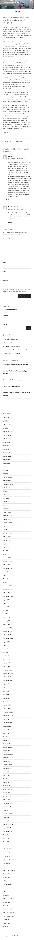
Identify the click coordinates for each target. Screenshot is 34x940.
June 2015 (6, 526)
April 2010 (6, 698)
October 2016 (7, 480)
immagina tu (6, 888)
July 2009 (6, 729)
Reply (10, 200)
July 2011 (5, 645)
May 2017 (6, 470)
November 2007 (8, 796)
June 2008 (6, 775)
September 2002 (8, 831)
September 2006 (8, 814)
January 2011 (6, 666)
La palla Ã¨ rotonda (8, 898)
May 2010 (6, 694)
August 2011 (6, 642)
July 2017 (5, 466)
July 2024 (6, 421)
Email (5, 271)
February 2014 (7, 554)
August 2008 (7, 768)
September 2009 (8, 722)
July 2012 (5, 603)
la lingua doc (6, 895)
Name (5, 262)
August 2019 (7, 438)
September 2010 (8, 680)
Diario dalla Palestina (13, 141)
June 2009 (6, 733)
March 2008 (6, 786)
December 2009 (8, 712)
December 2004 (8, 824)
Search (5, 324)
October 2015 (7, 519)
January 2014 (7, 558)
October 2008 (7, 761)
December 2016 (8, 477)
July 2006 (6, 817)
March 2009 (6, 743)
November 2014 (8, 533)
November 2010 (8, 673)
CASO (4, 867)
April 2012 (6, 614)
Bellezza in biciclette (9, 860)
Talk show (6, 926)
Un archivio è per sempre (10, 339)
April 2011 (6, 656)
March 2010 (6, 701)
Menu (18, 11)
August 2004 (7, 828)
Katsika (5, 891)
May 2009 (6, 736)
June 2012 (6, 607)
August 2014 (7, 540)
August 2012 (6, 600)
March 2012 (6, 617)
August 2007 (7, 807)
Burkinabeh (6, 863)
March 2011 (6, 659)
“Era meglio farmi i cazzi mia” (11, 353)
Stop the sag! (15, 386)
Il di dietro (6, 881)
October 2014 (7, 537)
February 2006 (7, 821)
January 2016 (7, 512)
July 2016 (5, 491)
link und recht (7, 902)
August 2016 (7, 487)
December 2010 (8, 670)
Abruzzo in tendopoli (9, 853)
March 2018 (6, 452)
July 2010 (5, 687)
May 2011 (5, 652)
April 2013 (6, 575)
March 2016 (6, 505)
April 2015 (6, 530)
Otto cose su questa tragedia (11, 346)
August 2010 (7, 684)
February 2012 (7, 621)
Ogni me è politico (8, 916)
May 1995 (6, 838)
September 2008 (8, 764)
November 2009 (8, 715)
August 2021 (6, 424)
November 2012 (7, 589)
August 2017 (6, 463)
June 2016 (6, 494)
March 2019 (6, 442)
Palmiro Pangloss (14, 207)
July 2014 (5, 544)
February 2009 (7, 747)
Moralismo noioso (8, 912)
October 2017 (7, 459)
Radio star (6, 919)
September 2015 (8, 523)
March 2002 (6, 835)
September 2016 (8, 484)
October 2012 (7, 593)
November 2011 (7, 631)
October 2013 (7, 565)
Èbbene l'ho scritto (8, 874)
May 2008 (6, 778)
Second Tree (6, 923)
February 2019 (7, 445)
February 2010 (7, 705)
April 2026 (6, 417)
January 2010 (7, 708)
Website (5, 280)
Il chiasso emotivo (8, 343)
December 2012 (7, 586)
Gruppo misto (7, 877)
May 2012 (6, 610)
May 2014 (6, 551)
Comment (6, 239)
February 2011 (7, 663)
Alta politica (6, 856)
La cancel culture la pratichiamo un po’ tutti (16, 350)
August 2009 (7, 726)
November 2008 (8, 757)
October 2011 (7, 635)
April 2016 (6, 501)
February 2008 (7, 789)
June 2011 (6, 649)
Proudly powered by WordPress (11, 936)
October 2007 (7, 800)
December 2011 (7, 628)
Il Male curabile (7, 884)
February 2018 (7, 456)
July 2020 (6, 428)
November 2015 (8, 515)
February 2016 (7, 509)
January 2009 (7, 750)
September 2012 (8, 596)
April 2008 (6, 782)
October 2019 (7, 435)
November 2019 (8, 431)
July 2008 (6, 771)
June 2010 (6, 691)
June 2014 (6, 547)
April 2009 (6, 740)
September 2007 (8, 803)
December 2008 (8, 754)
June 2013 (6, 572)
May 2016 (6, 498)
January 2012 (7, 624)
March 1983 (6, 842)
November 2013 (8, 561)
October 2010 (7, 677)
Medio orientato (8, 909)
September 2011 (8, 638)
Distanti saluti (13, 2)
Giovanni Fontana (22, 17)
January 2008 (7, 793)
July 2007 (6, 810)
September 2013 (8, 568)
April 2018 (6, 449)
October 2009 (7, 719)
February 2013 (7, 582)
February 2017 (7, 473)
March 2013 (6, 579)
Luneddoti (6, 905)
